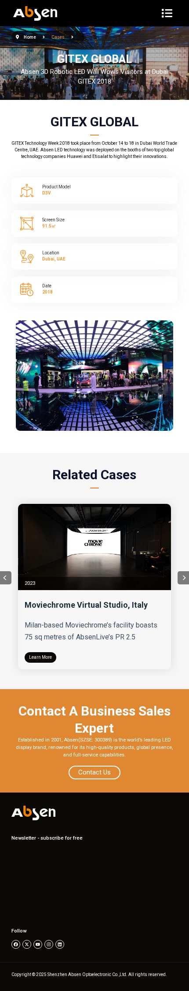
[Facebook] (15, 944)
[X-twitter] (26, 944)
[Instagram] (48, 944)
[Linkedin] (59, 944)
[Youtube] (37, 944)
